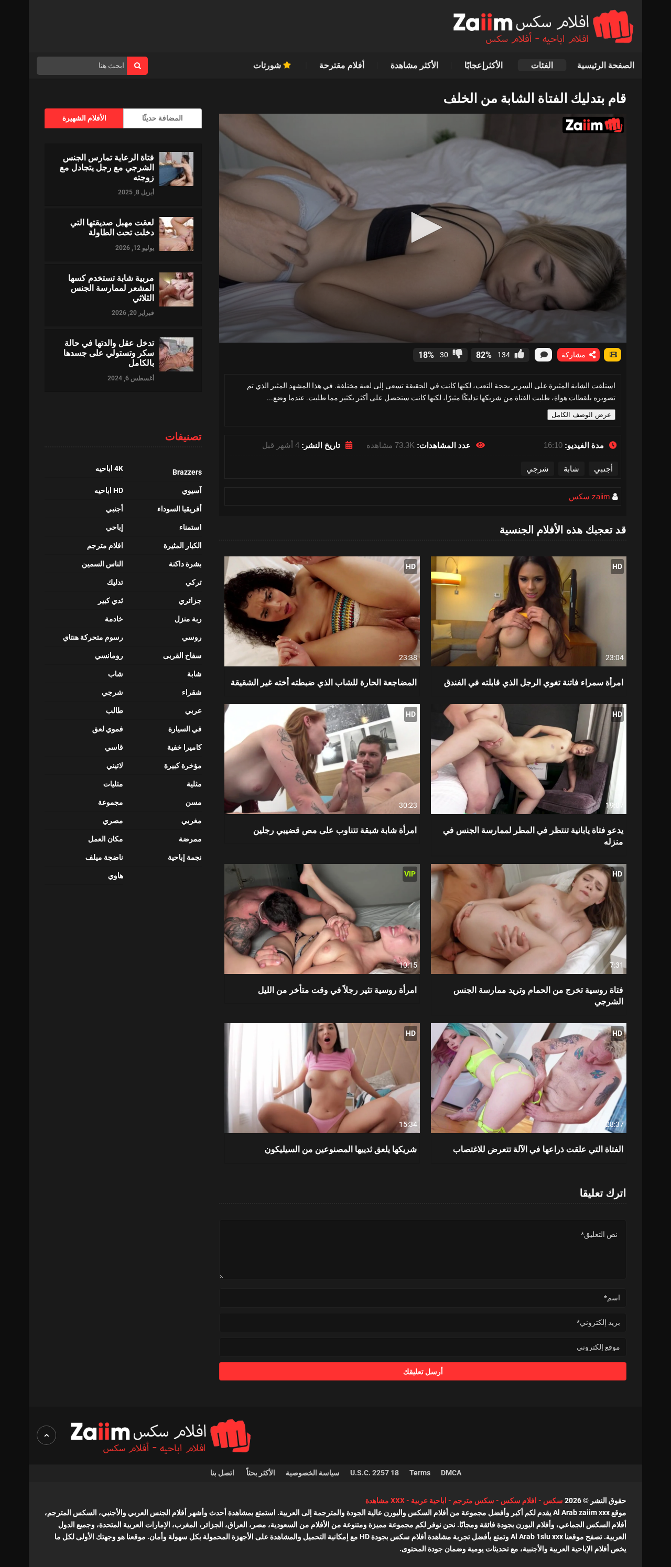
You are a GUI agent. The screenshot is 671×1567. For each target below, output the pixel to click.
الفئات (542, 65)
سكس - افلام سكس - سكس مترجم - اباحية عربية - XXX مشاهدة (464, 1500)
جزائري (190, 600)
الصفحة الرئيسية (605, 65)
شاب (115, 674)
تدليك (115, 582)
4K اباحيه (109, 468)
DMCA (451, 1473)
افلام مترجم (105, 545)
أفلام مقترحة (341, 65)
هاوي (115, 875)
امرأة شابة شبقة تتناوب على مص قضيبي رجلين (335, 829)
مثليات (113, 784)
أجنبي (603, 468)
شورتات (268, 65)
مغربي (191, 820)
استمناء (190, 527)
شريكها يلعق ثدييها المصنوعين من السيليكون (341, 1148)
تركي (194, 582)
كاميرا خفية (184, 747)
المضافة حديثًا (162, 118)
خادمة (114, 619)
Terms (419, 1473)
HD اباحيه (108, 490)
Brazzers (187, 472)
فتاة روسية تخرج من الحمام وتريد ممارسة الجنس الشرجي (538, 995)
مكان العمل (105, 839)
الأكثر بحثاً (260, 1473)
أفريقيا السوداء (179, 509)
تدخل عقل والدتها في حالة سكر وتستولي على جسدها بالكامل (108, 352)
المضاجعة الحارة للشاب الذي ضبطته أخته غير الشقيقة (324, 681)
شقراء (192, 692)
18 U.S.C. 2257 (374, 1473)
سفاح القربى (182, 655)
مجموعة (110, 802)
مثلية (194, 784)
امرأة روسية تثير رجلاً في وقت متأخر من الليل (337, 989)
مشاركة (574, 354)
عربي (193, 710)
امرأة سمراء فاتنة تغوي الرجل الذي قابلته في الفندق (533, 681)
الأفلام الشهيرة (84, 118)
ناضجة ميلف (104, 857)
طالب (114, 710)
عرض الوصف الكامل (581, 415)
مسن (194, 802)
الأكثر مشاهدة (414, 65)
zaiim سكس (589, 496)
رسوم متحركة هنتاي (93, 637)
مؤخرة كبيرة (183, 765)
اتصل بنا (223, 1473)
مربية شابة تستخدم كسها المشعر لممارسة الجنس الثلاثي (111, 287)
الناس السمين (102, 564)
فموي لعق (107, 729)
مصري (113, 820)
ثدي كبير (110, 600)
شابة (571, 468)
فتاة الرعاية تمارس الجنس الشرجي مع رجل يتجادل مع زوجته (107, 167)
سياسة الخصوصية (313, 1473)
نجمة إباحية (185, 857)
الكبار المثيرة (183, 545)
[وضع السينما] (612, 354)
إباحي (114, 527)
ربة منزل (188, 619)
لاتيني (114, 765)
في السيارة (185, 729)
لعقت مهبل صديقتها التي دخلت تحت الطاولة (112, 227)
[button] (423, 227)
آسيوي (192, 490)
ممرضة (190, 839)
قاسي (114, 747)
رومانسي (109, 655)
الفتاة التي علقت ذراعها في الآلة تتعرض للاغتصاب (538, 1148)
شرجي (537, 468)
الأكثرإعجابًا (484, 65)
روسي (192, 637)
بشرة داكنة (185, 564)
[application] (422, 228)
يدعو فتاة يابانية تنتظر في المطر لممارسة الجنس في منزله (533, 835)
